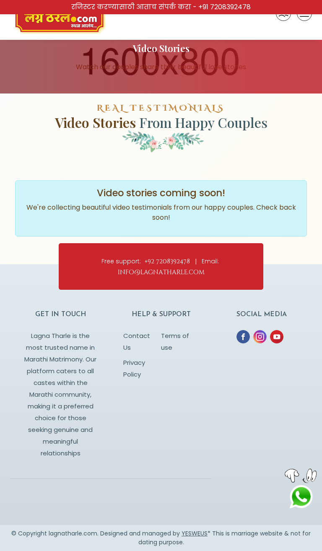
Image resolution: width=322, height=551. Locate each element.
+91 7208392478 (224, 7)
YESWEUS (195, 533)
